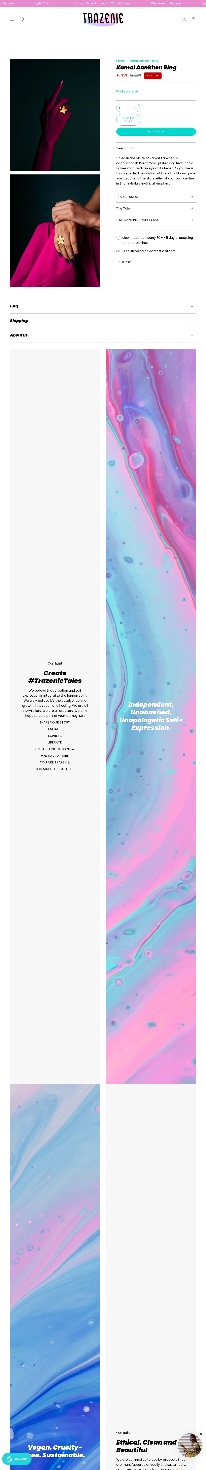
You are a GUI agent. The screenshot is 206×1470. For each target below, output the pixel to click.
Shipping (19, 320)
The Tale (123, 208)
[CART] (193, 19)
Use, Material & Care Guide (137, 220)
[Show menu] (12, 19)
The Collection (127, 196)
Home (120, 61)
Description (125, 148)
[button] (22, 19)
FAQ (14, 306)
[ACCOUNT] (183, 19)
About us (19, 335)
